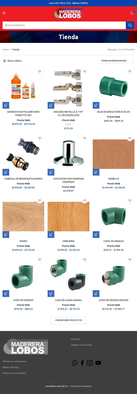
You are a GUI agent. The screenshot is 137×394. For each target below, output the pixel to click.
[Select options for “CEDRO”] (6, 234)
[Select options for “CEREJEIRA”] (51, 234)
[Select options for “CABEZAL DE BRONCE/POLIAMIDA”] (6, 172)
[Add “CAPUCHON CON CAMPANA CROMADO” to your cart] (51, 172)
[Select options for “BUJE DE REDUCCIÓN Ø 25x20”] (96, 105)
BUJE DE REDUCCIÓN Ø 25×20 (113, 111)
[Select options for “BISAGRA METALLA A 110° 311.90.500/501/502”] (51, 105)
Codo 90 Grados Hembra (68, 300)
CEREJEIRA (68, 241)
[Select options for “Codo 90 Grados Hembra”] (51, 293)
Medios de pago (11, 367)
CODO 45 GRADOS (113, 241)
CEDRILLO (113, 178)
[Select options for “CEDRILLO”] (96, 172)
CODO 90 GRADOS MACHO (113, 300)
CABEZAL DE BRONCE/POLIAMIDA (23, 178)
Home (6, 50)
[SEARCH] (130, 25)
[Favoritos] (40, 71)
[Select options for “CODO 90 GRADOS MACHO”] (96, 293)
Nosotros (75, 339)
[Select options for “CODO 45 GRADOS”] (96, 234)
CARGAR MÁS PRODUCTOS (68, 320)
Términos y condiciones (14, 361)
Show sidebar (14, 61)
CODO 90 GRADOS (23, 300)
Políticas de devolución (14, 373)
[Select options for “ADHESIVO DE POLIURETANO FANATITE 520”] (6, 105)
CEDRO (23, 241)
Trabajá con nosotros (81, 345)
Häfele (68, 124)
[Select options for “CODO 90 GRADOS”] (6, 293)
